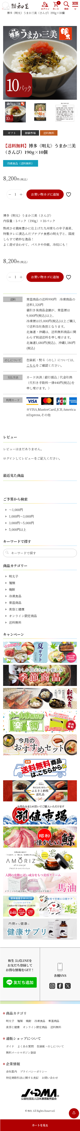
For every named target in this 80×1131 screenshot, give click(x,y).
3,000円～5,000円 (21, 523)
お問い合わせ (50, 1078)
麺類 (12, 583)
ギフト (12, 133)
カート (56, 6)
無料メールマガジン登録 (21, 1052)
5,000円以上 (17, 529)
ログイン (45, 8)
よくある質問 (25, 1046)
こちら (31, 365)
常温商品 (15, 602)
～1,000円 (16, 509)
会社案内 (11, 1071)
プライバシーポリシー (33, 1071)
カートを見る (40, 1125)
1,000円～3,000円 (21, 516)
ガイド (10, 1046)
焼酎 (12, 589)
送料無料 (48, 133)
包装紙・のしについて (50, 1046)
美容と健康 (16, 609)
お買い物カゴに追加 (45, 194)
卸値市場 (30, 133)
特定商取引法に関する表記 (22, 1078)
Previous (7, 112)
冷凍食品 (15, 596)
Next (73, 112)
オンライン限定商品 (23, 616)
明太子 (13, 576)
